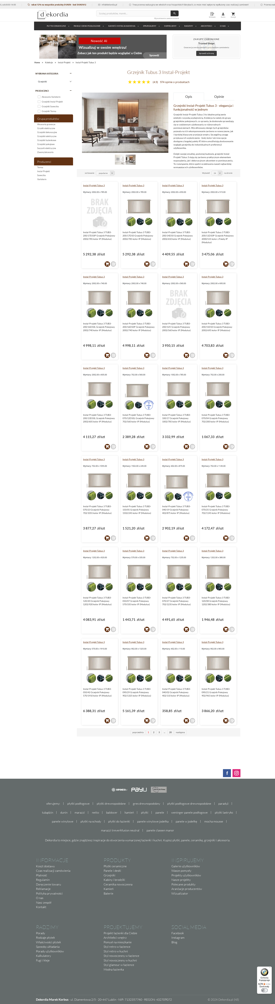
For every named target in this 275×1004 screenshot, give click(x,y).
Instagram (177, 937)
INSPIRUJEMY (170, 26)
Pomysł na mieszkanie (118, 942)
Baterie (108, 893)
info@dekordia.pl (90, 4)
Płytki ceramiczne (56, 26)
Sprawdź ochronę (206, 53)
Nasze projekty (181, 880)
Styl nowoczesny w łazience (121, 956)
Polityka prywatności (49, 893)
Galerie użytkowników (185, 866)
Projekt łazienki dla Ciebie (120, 933)
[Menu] (270, 968)
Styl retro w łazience (117, 947)
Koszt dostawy (45, 866)
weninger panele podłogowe (189, 812)
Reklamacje (43, 889)
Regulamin (43, 880)
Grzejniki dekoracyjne (47, 132)
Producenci (44, 161)
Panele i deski (112, 871)
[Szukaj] (175, 13)
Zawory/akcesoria (45, 152)
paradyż (223, 803)
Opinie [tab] (219, 96)
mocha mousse (213, 821)
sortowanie (89, 173)
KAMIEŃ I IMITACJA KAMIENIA (121, 26)
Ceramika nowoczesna (118, 884)
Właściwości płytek (48, 942)
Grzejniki (109, 875)
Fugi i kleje (43, 960)
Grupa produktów (48, 118)
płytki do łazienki (119, 821)
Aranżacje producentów (186, 889)
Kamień (108, 889)
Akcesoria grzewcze (46, 124)
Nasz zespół (43, 902)
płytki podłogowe (78, 803)
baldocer (111, 812)
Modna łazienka (114, 969)
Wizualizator (179, 893)
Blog (174, 942)
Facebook (177, 933)
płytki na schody (91, 821)
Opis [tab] (188, 96)
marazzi (80, 812)
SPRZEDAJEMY (149, 26)
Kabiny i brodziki (114, 880)
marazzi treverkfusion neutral (120, 830)
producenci (42, 91)
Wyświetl (206, 173)
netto (95, 812)
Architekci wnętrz (115, 937)
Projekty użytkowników (186, 875)
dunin (63, 812)
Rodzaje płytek (45, 937)
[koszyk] (107, 264)
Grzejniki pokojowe (46, 144)
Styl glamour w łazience (119, 965)
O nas (39, 898)
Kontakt (41, 907)
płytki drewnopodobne (111, 803)
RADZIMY (188, 26)
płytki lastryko (224, 812)
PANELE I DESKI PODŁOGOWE (87, 26)
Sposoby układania (48, 947)
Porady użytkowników (50, 951)
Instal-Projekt (43, 171)
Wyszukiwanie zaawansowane (166, 18)
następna (180, 732)
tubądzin (47, 812)
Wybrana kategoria (46, 73)
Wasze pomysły (181, 871)
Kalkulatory (43, 956)
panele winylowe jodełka (153, 821)
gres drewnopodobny (146, 803)
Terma (40, 167)
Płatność (41, 875)
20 (170, 732)
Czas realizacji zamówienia (53, 871)
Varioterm (41, 179)
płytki (144, 812)
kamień (129, 812)
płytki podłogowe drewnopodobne (189, 803)
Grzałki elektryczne (46, 128)
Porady (40, 933)
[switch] (264, 990)
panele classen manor (160, 830)
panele (159, 812)
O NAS (223, 26)
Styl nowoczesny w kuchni (120, 960)
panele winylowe (62, 821)
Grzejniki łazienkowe (46, 140)
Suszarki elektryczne (46, 148)
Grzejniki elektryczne (46, 136)
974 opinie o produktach (175, 82)
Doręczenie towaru (48, 884)
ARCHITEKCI (206, 26)
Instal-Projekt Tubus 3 (94, 185)
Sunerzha (41, 175)
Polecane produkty (183, 884)
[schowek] (113, 264)
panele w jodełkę (186, 821)
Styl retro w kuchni (116, 951)
